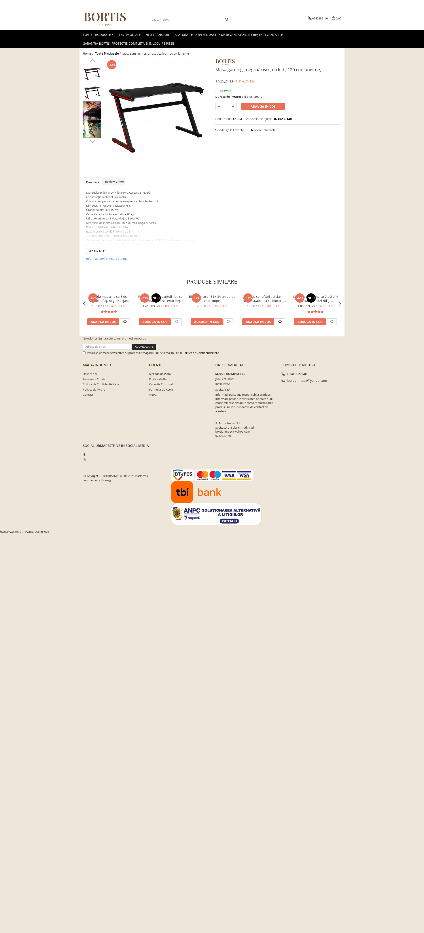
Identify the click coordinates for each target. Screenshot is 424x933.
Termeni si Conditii (95, 379)
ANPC (153, 395)
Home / (88, 53)
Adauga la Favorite (231, 130)
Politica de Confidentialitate (201, 353)
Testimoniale (130, 34)
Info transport (158, 34)
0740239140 (296, 374)
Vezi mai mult (97, 251)
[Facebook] (84, 454)
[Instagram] (84, 460)
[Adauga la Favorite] (125, 321)
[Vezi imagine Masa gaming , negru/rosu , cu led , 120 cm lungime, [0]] (92, 73)
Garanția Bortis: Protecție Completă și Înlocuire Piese (128, 43)
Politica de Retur (159, 379)
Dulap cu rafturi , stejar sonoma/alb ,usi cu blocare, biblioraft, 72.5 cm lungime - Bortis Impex (264, 298)
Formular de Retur (161, 389)
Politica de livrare (94, 389)
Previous (92, 61)
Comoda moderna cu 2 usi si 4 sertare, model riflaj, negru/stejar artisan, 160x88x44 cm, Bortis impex (315, 298)
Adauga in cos (263, 106)
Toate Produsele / (108, 53)
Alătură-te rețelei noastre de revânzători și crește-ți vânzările (229, 34)
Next (92, 141)
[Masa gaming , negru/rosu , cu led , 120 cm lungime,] (156, 111)
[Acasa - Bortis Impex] (105, 19)
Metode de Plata (160, 374)
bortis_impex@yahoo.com (306, 380)
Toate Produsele (97, 34)
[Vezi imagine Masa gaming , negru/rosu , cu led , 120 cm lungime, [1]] (92, 91)
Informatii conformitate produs (106, 259)
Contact (88, 395)
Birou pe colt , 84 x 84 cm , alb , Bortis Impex (212, 298)
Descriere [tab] (92, 182)
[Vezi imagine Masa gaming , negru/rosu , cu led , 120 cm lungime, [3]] (92, 129)
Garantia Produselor (162, 384)
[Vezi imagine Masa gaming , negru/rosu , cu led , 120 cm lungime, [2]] (92, 110)
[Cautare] (227, 19)
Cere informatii (265, 130)
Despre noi (90, 374)
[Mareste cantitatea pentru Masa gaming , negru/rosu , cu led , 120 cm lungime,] (233, 106)
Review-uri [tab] (114, 181)
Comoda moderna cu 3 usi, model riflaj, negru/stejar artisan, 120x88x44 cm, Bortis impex (108, 298)
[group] (156, 111)
